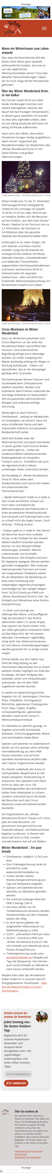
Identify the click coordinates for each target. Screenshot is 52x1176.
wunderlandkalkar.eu (19, 957)
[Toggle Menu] (44, 28)
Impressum (37, 1151)
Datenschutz (21, 1154)
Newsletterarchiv (23, 1151)
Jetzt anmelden (16, 1083)
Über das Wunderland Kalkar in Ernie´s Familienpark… (24, 986)
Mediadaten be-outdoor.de (28, 1157)
